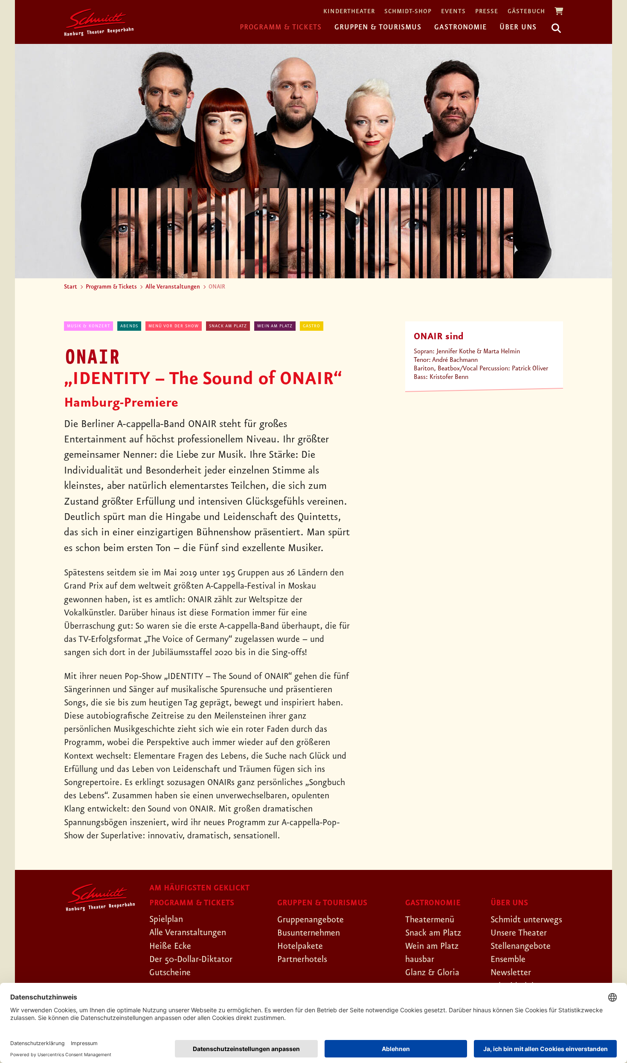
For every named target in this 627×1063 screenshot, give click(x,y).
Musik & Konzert (88, 326)
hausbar (419, 959)
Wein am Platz (275, 326)
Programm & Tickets (281, 27)
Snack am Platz (228, 326)
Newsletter (511, 973)
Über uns (518, 27)
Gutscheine (170, 973)
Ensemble (508, 959)
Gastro (311, 326)
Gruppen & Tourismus (377, 27)
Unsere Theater (519, 933)
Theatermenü (429, 920)
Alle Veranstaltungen (172, 286)
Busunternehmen (308, 933)
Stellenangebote (521, 946)
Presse (486, 11)
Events (453, 11)
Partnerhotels (302, 959)
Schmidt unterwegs (526, 920)
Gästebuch (526, 11)
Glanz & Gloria (432, 973)
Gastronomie (460, 27)
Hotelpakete (300, 946)
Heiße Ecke (170, 946)
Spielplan (166, 919)
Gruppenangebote (310, 920)
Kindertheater (349, 11)
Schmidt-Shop (408, 11)
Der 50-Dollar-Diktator (190, 959)
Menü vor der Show (173, 326)
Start (70, 286)
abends (129, 326)
